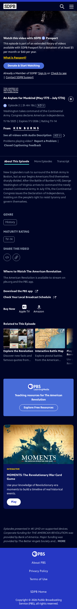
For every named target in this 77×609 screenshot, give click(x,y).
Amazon (39, 309)
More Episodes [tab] (43, 161)
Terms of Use (38, 579)
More (61, 541)
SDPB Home (38, 592)
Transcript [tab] (63, 161)
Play (13, 502)
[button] (62, 6)
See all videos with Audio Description (31, 135)
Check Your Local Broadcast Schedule (27, 297)
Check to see (59, 73)
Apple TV (24, 309)
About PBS (39, 563)
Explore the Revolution (18, 351)
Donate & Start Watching (24, 65)
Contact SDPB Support (20, 77)
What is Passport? (14, 57)
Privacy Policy (38, 571)
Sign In (42, 73)
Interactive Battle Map (49, 351)
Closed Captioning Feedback (22, 145)
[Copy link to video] (16, 257)
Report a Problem (45, 141)
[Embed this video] (7, 257)
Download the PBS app (18, 291)
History (10, 222)
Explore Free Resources (38, 407)
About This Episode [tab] (16, 161)
